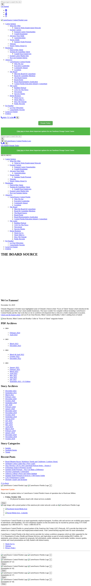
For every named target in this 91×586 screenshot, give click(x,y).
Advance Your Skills (17, 36)
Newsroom (18, 92)
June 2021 (13, 377)
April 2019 (9, 427)
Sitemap (8, 546)
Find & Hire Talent (16, 50)
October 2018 (10, 439)
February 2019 (10, 431)
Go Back (5, 483)
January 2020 (10, 409)
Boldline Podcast (20, 88)
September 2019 (11, 417)
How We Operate (20, 102)
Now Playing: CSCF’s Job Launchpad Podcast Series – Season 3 (28, 466)
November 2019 (11, 413)
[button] (6, 155)
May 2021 (13, 375)
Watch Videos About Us (18, 46)
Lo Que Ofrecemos (16, 108)
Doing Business (15, 96)
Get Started (5, 6)
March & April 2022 (17, 354)
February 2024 (15, 333)
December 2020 (11, 399)
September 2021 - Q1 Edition (20, 381)
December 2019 (11, 411)
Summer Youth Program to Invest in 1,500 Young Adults (25, 475)
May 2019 (9, 425)
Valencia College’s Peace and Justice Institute (21, 474)
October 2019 (10, 415)
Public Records (19, 104)
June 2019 (9, 423)
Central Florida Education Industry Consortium (30, 84)
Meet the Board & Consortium (25, 74)
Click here (20, 131)
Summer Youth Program (22, 42)
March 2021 (14, 371)
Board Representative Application (26, 82)
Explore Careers (15, 30)
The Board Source (20, 78)
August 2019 (9, 419)
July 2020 (8, 405)
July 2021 (13, 379)
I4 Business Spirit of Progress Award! (18, 468)
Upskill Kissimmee (21, 34)
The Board (13, 72)
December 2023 (15, 346)
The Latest (13, 86)
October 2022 (14, 356)
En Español (9, 106)
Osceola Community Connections (17, 472)
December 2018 (11, 435)
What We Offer (15, 26)
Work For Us (18, 98)
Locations (17, 70)
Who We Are (18, 64)
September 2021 (11, 393)
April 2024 (13, 335)
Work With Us (19, 100)
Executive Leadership (21, 66)
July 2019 (8, 421)
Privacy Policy (10, 548)
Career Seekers (10, 24)
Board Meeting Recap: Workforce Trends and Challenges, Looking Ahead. (31, 462)
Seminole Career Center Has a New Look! (20, 464)
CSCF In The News (21, 90)
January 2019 (10, 433)
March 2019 (9, 429)
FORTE (8, 114)
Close (3, 503)
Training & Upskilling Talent (20, 52)
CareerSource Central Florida (20, 62)
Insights (8, 448)
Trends (7, 452)
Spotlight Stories (11, 450)
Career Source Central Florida (13, 553)
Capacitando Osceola (17, 110)
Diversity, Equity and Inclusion (16, 479)
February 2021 (15, 369)
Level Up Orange (11, 112)
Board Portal (18, 80)
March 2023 (14, 344)
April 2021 (13, 373)
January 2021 (14, 367)
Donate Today (45, 123)
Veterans (13, 44)
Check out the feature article (11, 315)
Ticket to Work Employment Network (27, 28)
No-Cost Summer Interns (18, 58)
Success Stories (19, 94)
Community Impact (21, 68)
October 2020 (10, 401)
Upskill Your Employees (22, 54)
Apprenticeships (20, 38)
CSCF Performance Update (15, 477)
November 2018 (11, 437)
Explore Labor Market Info (19, 56)
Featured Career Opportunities (24, 32)
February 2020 (10, 407)
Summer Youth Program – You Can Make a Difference (24, 470)
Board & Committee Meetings (24, 76)
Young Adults (14, 40)
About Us (8, 60)
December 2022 (15, 358)
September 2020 (11, 403)
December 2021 (11, 391)
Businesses (9, 48)
